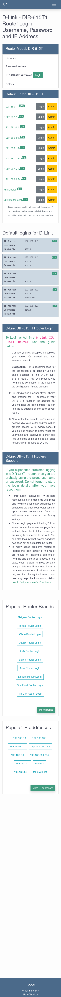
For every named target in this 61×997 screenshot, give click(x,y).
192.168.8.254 (12, 179)
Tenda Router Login (30, 625)
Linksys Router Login (30, 676)
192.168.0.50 (11, 137)
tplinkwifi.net (40, 772)
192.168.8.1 (19, 738)
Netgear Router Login (30, 617)
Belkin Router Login (30, 659)
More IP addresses (43, 788)
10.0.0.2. (39, 763)
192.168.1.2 (20, 772)
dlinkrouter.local (13, 200)
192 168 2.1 (17, 755)
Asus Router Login (30, 668)
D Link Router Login (30, 642)
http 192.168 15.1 (40, 746)
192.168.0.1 (11, 106)
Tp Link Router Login (30, 693)
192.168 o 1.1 (17, 746)
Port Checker (30, 994)
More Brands (46, 709)
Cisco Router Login (30, 634)
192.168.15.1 (11, 169)
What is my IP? (30, 990)
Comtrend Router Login (30, 685)
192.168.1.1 (11, 117)
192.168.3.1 (22, 763)
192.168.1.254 (12, 158)
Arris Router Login (30, 651)
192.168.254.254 (39, 755)
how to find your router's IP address (31, 582)
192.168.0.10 (11, 148)
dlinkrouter (10, 189)
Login (38, 75)
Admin (51, 106)
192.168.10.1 (11, 127)
